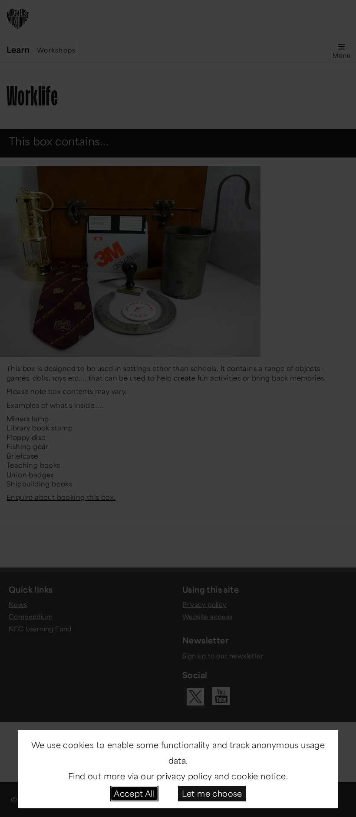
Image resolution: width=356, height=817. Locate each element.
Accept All (134, 793)
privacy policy (184, 776)
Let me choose (212, 793)
